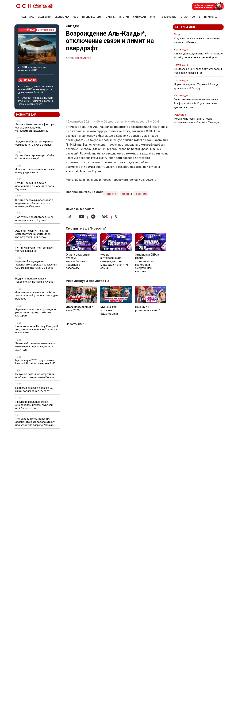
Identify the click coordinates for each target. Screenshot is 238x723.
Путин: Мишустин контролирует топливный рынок (34, 249)
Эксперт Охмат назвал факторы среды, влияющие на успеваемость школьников (35, 127)
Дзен (125, 193)
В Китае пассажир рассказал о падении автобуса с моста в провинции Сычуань (34, 203)
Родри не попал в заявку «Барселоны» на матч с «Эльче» (35, 280)
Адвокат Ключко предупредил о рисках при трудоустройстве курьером (35, 312)
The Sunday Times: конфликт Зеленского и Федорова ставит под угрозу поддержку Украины (35, 422)
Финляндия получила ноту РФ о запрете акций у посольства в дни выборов (36, 295)
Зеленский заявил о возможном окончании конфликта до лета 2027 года (35, 346)
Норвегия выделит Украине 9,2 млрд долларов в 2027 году (34, 389)
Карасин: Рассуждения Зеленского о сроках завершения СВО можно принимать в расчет (36, 264)
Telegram (140, 193)
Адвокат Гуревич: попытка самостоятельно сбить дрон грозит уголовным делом (33, 234)
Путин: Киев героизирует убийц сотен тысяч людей (34, 157)
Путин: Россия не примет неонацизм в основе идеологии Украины (35, 186)
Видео (73, 26)
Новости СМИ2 (76, 324)
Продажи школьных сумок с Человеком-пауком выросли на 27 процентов (34, 405)
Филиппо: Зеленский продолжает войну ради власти (36, 171)
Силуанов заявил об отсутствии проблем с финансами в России (35, 375)
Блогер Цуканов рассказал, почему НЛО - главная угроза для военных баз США (35, 89)
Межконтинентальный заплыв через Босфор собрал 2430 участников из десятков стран (196, 103)
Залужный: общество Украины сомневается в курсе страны (34, 143)
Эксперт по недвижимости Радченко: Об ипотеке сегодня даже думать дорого (35, 100)
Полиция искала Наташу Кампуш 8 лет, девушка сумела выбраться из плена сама (37, 329)
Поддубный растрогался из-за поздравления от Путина (34, 218)
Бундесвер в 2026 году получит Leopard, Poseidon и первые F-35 (35, 362)
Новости (30, 80)
